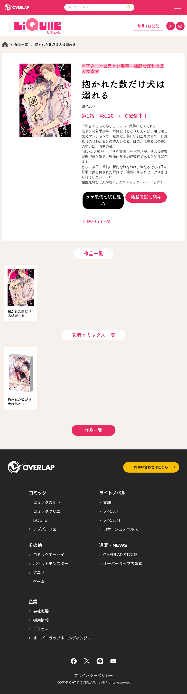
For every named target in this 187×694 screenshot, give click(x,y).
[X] (87, 661)
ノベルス (111, 511)
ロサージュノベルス (120, 529)
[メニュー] (176, 7)
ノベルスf (111, 520)
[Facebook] (74, 661)
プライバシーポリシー (93, 675)
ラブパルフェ (44, 529)
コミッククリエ (46, 511)
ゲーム (39, 581)
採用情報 (41, 620)
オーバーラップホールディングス (62, 638)
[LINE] (100, 661)
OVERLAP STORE (120, 554)
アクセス (40, 629)
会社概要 (41, 611)
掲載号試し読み (146, 197)
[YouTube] (113, 661)
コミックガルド (46, 502)
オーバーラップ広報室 (122, 563)
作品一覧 (21, 44)
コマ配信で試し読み (103, 200)
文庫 (107, 502)
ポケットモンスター (50, 563)
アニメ (39, 572)
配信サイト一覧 (98, 221)
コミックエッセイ (48, 554)
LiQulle (40, 520)
